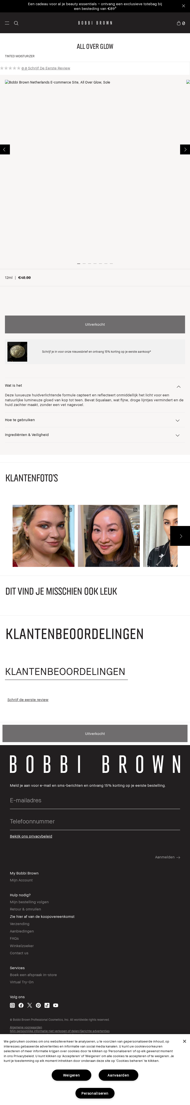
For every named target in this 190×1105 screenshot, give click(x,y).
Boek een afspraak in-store (33, 974)
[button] (7, 22)
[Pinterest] (38, 1005)
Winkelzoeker (22, 945)
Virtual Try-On (22, 982)
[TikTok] (47, 1005)
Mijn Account (21, 880)
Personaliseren (94, 1093)
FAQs (14, 938)
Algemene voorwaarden (26, 1027)
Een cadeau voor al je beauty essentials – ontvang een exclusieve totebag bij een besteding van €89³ (95, 6)
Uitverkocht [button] (95, 324)
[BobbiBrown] (95, 22)
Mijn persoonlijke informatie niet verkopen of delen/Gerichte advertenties (60, 1031)
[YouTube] (55, 1005)
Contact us (19, 953)
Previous (5, 149)
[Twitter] (29, 1005)
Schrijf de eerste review (49, 68)
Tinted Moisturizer (20, 56)
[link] (181, 23)
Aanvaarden (118, 1075)
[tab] (66, 671)
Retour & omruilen (25, 909)
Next (185, 149)
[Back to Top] (174, 834)
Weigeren (71, 1075)
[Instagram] (12, 1005)
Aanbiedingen (22, 931)
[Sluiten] (184, 1041)
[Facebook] (21, 1005)
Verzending (19, 923)
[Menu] (7, 23)
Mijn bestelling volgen (29, 902)
